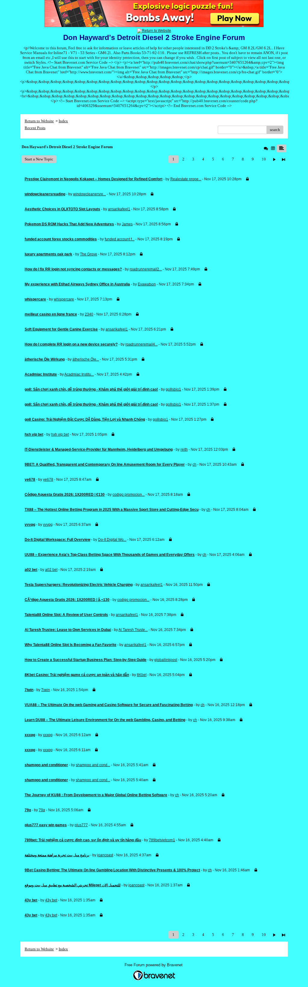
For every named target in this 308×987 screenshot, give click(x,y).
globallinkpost (165, 660)
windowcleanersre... (89, 194)
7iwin (45, 690)
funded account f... (119, 239)
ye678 (48, 479)
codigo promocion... (128, 494)
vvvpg (48, 524)
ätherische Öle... (85, 359)
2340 (89, 314)
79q (42, 810)
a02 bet (51, 570)
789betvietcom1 (162, 840)
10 (264, 159)
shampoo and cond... (93, 765)
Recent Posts (35, 128)
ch (194, 464)
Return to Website (39, 121)
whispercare (64, 299)
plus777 (81, 825)
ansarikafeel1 (119, 209)
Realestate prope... (185, 179)
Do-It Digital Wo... (112, 540)
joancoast (105, 855)
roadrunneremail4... (141, 344)
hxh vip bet (60, 434)
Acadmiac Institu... (79, 374)
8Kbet (141, 675)
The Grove (88, 254)
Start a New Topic (39, 159)
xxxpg (48, 735)
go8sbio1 (173, 389)
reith (184, 449)
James (127, 224)
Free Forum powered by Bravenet (154, 965)
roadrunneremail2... (146, 269)
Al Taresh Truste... (133, 630)
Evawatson (147, 284)
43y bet (51, 900)
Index (63, 121)
